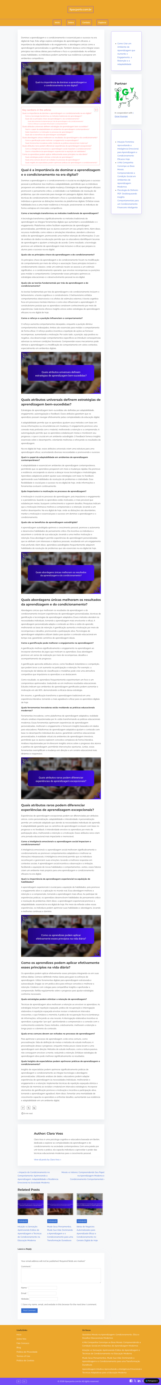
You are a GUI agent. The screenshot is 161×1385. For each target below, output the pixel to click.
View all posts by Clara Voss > (47, 1159)
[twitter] (28, 1107)
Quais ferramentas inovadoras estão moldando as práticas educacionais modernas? (56, 143)
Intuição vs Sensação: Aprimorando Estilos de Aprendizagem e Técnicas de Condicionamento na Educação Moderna (30, 1233)
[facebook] (23, 1107)
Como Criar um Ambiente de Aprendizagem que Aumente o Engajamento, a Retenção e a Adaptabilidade (126, 53)
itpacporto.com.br (81, 9)
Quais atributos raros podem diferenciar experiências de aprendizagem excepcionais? (57, 146)
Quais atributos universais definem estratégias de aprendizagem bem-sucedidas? (55, 126)
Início (57, 22)
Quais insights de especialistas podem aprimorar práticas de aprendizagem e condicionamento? (61, 162)
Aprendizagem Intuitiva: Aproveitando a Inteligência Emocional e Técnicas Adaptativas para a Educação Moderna (112, 1371)
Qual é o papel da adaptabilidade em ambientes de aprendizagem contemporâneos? (57, 129)
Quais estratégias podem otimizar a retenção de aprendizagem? (49, 157)
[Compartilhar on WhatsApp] (143, 1381)
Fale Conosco (23, 1343)
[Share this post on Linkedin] (34, 1107)
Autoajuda (23, 1221)
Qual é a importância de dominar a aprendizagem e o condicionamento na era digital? (57, 113)
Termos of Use (23, 1356)
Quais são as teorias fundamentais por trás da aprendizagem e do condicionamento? (55, 121)
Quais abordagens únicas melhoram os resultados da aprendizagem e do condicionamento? (59, 138)
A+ (19, 1381)
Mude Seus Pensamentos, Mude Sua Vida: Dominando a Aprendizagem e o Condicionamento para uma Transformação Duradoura (60, 1233)
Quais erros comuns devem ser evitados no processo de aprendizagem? (52, 160)
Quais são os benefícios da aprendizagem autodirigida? (45, 135)
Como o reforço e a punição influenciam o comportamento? (47, 124)
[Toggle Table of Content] (95, 110)
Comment (26, 1266)
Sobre (71, 22)
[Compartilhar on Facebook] (131, 1381)
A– (24, 1381)
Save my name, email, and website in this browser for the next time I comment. (60, 1304)
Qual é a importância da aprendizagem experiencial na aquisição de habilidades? (55, 151)
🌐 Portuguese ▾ (151, 1381)
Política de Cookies (25, 1360)
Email (24, 1293)
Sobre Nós (21, 1339)
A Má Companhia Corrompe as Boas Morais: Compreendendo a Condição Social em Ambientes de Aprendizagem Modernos (111, 1344)
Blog (19, 1347)
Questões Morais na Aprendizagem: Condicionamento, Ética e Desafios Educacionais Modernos (110, 1336)
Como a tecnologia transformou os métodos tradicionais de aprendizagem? (53, 116)
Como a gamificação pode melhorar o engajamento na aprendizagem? (52, 140)
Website (25, 1299)
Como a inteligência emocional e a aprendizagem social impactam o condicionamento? (58, 149)
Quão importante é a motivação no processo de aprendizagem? (49, 132)
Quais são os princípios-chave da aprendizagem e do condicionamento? (52, 119)
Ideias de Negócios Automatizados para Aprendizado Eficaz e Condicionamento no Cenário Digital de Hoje (87, 1233)
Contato (86, 22)
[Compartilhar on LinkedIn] (139, 1381)
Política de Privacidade (27, 1352)
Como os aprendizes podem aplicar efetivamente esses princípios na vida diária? (55, 154)
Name (24, 1288)
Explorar (102, 22)
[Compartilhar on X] (135, 1381)
